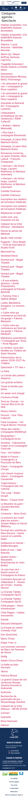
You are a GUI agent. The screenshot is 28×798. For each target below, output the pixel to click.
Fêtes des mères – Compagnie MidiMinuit (13, 430)
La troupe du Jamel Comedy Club (11, 629)
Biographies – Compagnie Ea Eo (11, 437)
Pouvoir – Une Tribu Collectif (12, 416)
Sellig (4, 656)
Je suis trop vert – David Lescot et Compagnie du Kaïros (13, 572)
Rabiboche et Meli (11, 213)
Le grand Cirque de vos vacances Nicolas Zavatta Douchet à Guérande (14, 684)
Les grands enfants (11, 382)
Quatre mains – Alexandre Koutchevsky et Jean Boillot (12, 561)
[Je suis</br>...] (16, 7)
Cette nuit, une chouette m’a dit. (10, 218)
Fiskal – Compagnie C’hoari (12, 468)
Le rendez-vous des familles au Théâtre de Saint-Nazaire (13, 350)
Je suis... (16, 9)
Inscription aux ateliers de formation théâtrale (14, 201)
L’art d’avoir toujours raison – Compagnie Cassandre (12, 476)
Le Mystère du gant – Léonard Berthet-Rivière (12, 506)
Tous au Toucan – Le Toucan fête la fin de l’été (12, 404)
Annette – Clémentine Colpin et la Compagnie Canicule (14, 445)
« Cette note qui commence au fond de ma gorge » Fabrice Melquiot (13, 317)
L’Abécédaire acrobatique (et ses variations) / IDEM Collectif (12, 117)
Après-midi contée (11, 237)
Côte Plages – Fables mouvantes (12, 614)
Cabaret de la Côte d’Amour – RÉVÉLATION (14, 707)
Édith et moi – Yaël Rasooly (11, 551)
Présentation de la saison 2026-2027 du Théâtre (13, 360)
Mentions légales (14, 782)
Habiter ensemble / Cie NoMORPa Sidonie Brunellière (14, 27)
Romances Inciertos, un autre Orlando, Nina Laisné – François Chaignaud (13, 157)
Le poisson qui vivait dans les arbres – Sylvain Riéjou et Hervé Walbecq (14, 522)
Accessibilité (14, 778)
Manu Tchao (8, 638)
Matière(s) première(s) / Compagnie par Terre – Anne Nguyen (13, 341)
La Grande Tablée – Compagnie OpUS (11, 593)
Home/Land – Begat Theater (12, 261)
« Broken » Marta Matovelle (10, 127)
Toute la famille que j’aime (12, 388)
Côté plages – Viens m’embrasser (12, 607)
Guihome (6, 692)
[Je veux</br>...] (21, 7)
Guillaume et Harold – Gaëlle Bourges (13, 544)
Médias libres (14, 791)
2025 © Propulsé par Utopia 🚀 (14, 795)
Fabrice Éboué (9, 675)
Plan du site (14, 785)
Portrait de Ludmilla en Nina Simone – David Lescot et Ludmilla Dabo (13, 534)
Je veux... (21, 9)
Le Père (5, 371)
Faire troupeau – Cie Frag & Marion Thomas (13, 423)
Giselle (5, 619)
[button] (24, 8)
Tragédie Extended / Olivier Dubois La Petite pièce (14, 67)
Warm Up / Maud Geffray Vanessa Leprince (10, 57)
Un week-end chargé (12, 393)
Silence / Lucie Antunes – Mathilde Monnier (12, 47)
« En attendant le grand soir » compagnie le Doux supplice (14, 86)
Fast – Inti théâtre (10, 452)
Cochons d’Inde (9, 397)
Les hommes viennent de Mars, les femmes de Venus (13, 649)
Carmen (5, 712)
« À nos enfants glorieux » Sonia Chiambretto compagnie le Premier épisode (13, 286)
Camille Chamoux (11, 191)
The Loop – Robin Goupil (10, 494)
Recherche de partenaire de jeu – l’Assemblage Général (13, 699)
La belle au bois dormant (9, 666)
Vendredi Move (9, 255)
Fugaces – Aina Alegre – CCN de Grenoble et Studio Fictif (13, 244)
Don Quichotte (9, 634)
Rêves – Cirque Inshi (12, 499)
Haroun (5, 725)
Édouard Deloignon (11, 623)
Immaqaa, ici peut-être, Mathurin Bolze (14, 141)
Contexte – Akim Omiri (13, 513)
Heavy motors (9, 411)
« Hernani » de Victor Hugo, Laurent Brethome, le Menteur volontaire (13, 170)
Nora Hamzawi (9, 721)
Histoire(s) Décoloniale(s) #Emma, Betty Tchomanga (14, 76)
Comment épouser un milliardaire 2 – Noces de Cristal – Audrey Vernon (13, 583)
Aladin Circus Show (12, 660)
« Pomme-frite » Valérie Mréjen (10, 297)
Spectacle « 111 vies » (13, 367)
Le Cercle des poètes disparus (13, 377)
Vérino (4, 671)
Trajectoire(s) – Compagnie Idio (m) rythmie (12, 486)
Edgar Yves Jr (8, 642)
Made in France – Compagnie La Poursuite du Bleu (11, 459)
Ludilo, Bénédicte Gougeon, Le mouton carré (12, 305)
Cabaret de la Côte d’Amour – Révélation (12, 225)
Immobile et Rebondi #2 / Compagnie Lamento (12, 106)
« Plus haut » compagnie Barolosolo (13, 134)
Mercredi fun (8, 251)
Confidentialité (14, 788)
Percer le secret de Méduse (11, 232)
